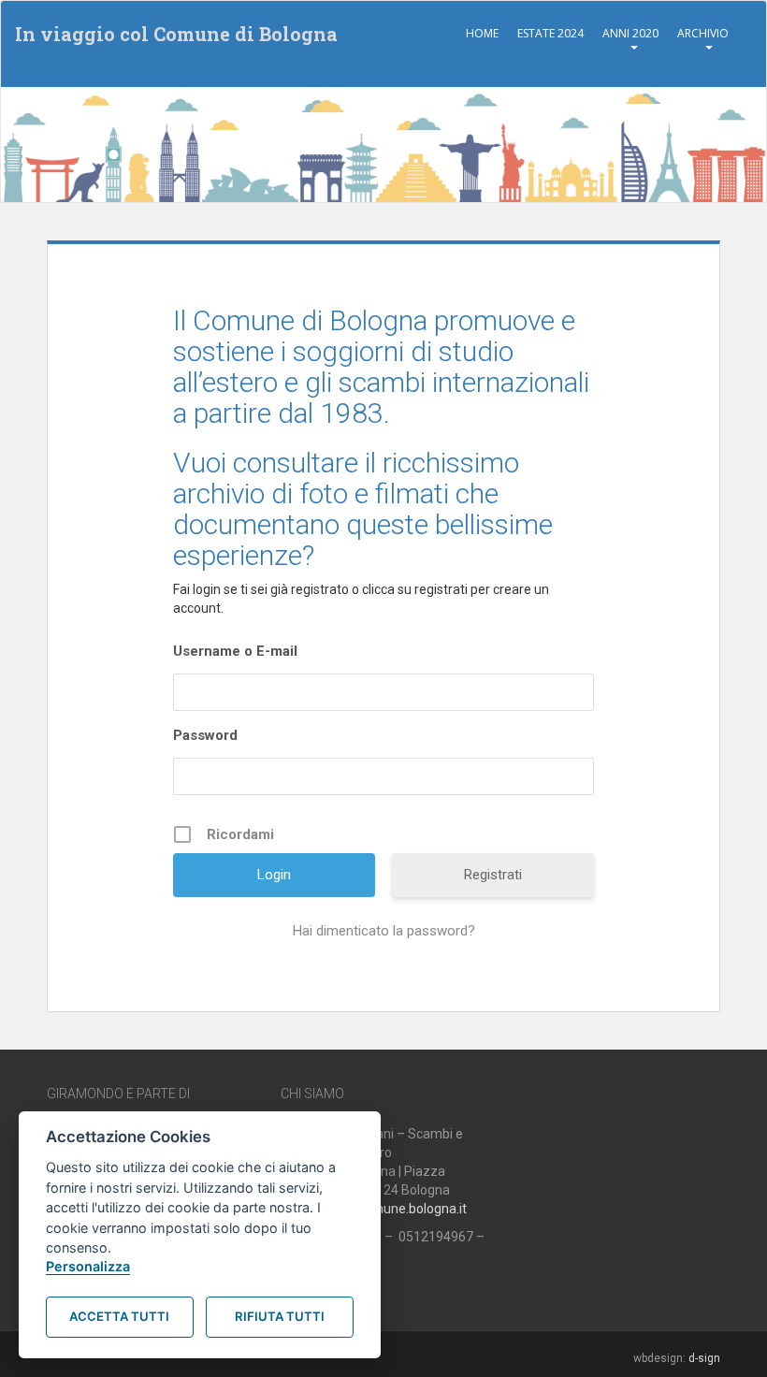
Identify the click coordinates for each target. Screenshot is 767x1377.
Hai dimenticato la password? (384, 930)
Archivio (703, 33)
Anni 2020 (630, 33)
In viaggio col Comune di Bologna (176, 34)
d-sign (704, 1358)
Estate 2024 (550, 33)
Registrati (493, 874)
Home (482, 33)
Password (205, 735)
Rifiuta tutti (280, 1316)
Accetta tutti (119, 1316)
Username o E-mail (235, 651)
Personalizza (88, 1266)
